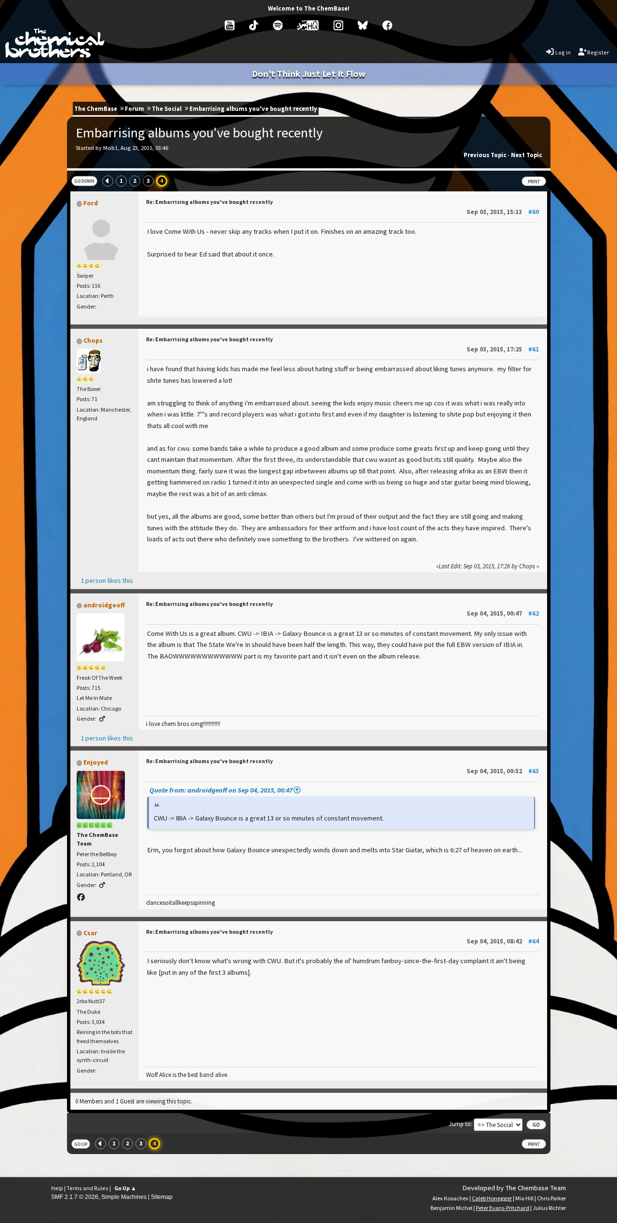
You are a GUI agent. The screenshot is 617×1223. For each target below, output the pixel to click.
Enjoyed (95, 762)
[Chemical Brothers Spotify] (278, 25)
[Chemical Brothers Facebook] (387, 25)
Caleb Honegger (492, 1198)
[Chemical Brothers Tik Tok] (253, 25)
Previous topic (485, 155)
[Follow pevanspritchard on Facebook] (81, 897)
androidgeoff (104, 605)
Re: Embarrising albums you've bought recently (209, 201)
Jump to (460, 1124)
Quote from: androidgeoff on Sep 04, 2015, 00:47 (221, 790)
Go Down (84, 181)
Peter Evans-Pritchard (502, 1207)
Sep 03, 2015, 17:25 (503, 349)
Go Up (80, 1144)
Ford (90, 203)
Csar (90, 933)
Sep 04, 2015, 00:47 (503, 613)
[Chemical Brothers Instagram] (338, 25)
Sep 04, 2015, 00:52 (503, 771)
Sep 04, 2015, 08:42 (503, 941)
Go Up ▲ (125, 1188)
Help (57, 1188)
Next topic (526, 155)
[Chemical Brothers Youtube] (230, 25)
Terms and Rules (87, 1188)
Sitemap (162, 1197)
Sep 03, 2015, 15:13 (503, 212)
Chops (93, 340)
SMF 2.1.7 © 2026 (74, 1197)
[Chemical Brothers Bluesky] (363, 25)
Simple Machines (124, 1197)
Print (534, 181)
